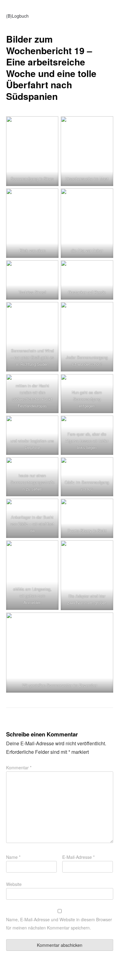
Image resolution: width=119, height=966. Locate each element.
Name (13, 857)
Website (14, 884)
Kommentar (18, 767)
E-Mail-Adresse (78, 857)
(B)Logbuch (17, 16)
